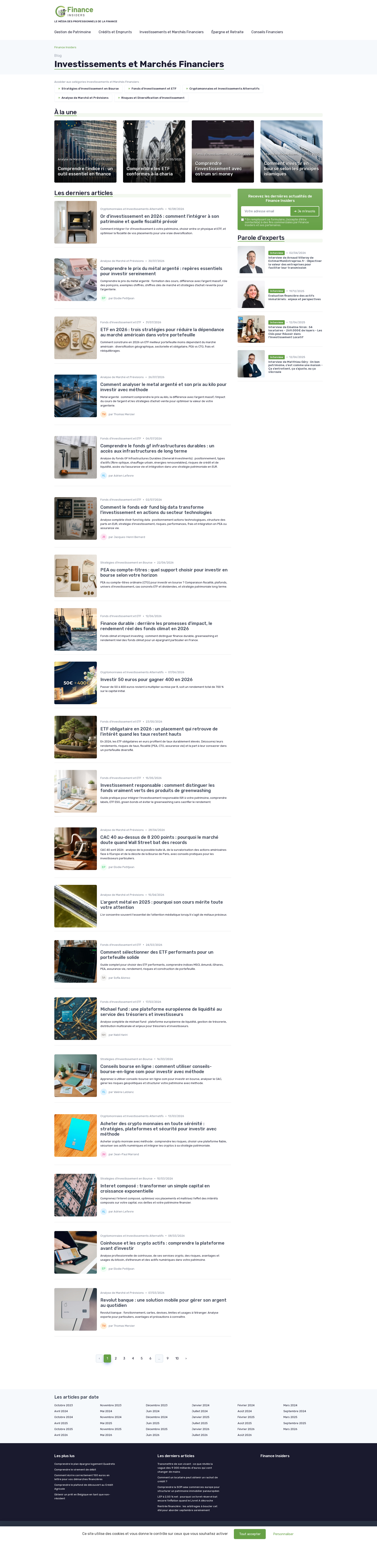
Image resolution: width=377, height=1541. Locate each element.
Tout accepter (249, 1534)
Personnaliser (283, 1534)
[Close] (267, 758)
